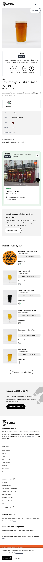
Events (4, 465)
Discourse (5, 504)
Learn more (19, 553)
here (14, 520)
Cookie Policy (6, 494)
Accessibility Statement (9, 488)
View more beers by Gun (21, 372)
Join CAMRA (6, 450)
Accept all (7, 558)
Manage (17, 558)
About (4, 453)
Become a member (16, 407)
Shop (4, 482)
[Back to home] (8, 4)
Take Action (6, 462)
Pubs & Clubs (6, 459)
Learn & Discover (7, 479)
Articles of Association (9, 491)
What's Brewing (7, 507)
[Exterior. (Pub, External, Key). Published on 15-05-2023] (21, 182)
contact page (30, 436)
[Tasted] (31, 68)
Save (36, 10)
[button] (38, 180)
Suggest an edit (13, 230)
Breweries (5, 468)
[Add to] (35, 163)
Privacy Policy (6, 485)
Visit (3, 456)
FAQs (21, 436)
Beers (4, 472)
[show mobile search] (35, 4)
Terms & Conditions (8, 500)
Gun (12, 139)
